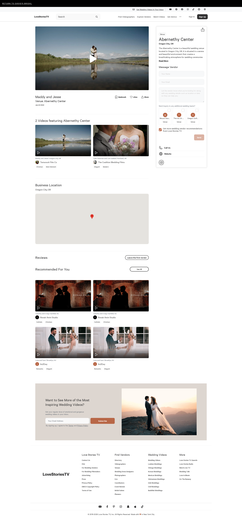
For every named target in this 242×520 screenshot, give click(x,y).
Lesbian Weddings (155, 464)
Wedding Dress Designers (124, 471)
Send (199, 137)
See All (139, 269)
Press (84, 479)
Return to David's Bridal (17, 3)
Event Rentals (120, 486)
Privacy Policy (82, 425)
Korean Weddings (154, 471)
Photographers (120, 475)
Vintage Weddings (155, 468)
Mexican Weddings (155, 475)
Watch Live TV (184, 468)
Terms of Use (87, 490)
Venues (117, 468)
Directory (118, 460)
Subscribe (102, 421)
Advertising (86, 475)
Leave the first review (137, 257)
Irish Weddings (153, 483)
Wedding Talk (184, 471)
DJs (116, 479)
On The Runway (185, 479)
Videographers (120, 464)
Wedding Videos (154, 460)
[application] (92, 58)
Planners (118, 494)
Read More (163, 60)
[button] (92, 58)
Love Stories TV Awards (188, 460)
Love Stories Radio (186, 464)
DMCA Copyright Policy (90, 486)
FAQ (83, 464)
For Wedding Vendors (90, 468)
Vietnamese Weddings (156, 479)
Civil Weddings (153, 486)
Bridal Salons (119, 490)
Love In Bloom (184, 475)
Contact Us (86, 460)
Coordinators (119, 483)
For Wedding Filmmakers (91, 471)
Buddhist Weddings (155, 490)
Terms (70, 425)
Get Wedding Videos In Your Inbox (150, 9)
